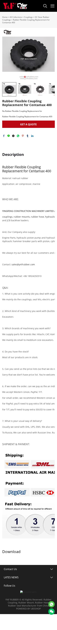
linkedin (32, 135)
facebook (3, 135)
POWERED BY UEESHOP (28, 608)
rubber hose (37, 216)
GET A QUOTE (28, 124)
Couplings (28, 17)
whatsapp (18, 135)
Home (5, 17)
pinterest (22, 135)
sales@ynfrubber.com (23, 264)
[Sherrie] (51, 604)
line (8, 135)
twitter (13, 135)
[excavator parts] (28, 592)
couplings (7, 216)
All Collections (16, 17)
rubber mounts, (22, 216)
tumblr (27, 135)
